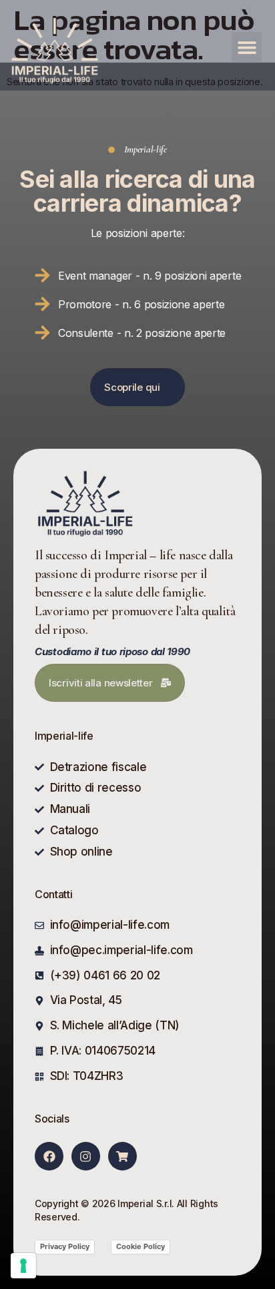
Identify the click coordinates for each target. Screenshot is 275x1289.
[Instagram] (85, 1156)
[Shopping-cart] (122, 1156)
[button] (247, 47)
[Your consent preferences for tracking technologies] (23, 1265)
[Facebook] (49, 1156)
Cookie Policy (140, 1246)
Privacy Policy (64, 1246)
